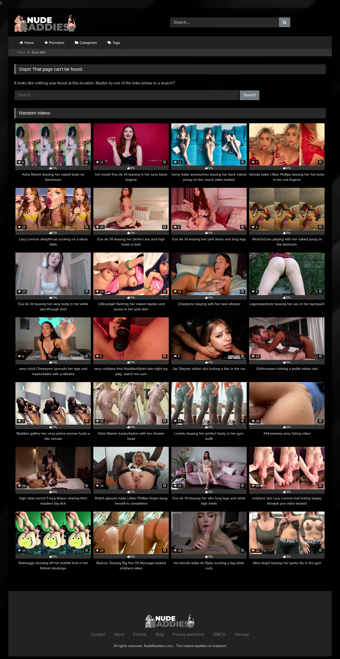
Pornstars (56, 43)
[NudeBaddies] (45, 22)
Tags (116, 43)
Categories (88, 43)
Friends (140, 634)
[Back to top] (324, 645)
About (119, 634)
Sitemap (241, 634)
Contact (98, 634)
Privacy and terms (188, 634)
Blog (160, 634)
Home (29, 43)
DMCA (219, 634)
